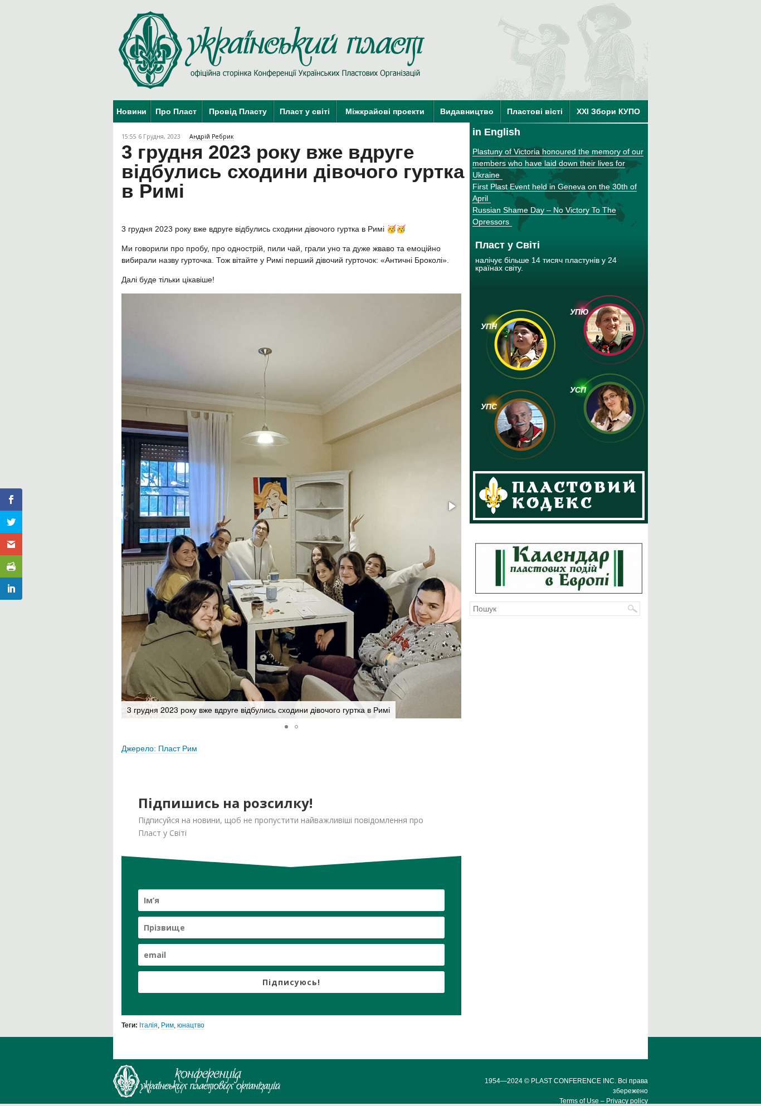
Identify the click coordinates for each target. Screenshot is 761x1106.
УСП (578, 389)
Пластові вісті (535, 111)
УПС (489, 406)
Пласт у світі (305, 111)
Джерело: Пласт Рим (159, 748)
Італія (148, 1025)
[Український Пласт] (272, 50)
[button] (451, 506)
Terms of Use (579, 1101)
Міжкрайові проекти (385, 111)
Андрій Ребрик (211, 136)
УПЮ (579, 311)
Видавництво (467, 111)
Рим (167, 1025)
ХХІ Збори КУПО (608, 111)
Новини (131, 111)
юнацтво (190, 1025)
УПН (489, 326)
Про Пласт (176, 111)
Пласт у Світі (468, 129)
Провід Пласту (238, 111)
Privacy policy (627, 1101)
